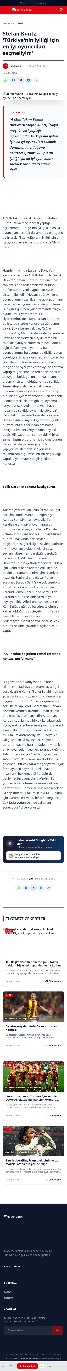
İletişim (8, 1297)
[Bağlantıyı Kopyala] (36, 80)
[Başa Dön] (59, 1366)
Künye (8, 1291)
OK (57, 1330)
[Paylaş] (50, 1366)
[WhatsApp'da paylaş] (6, 80)
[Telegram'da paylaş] (28, 80)
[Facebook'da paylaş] (13, 80)
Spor (20, 23)
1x (41, 1366)
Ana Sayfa (8, 23)
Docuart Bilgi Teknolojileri (25, 1358)
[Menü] (6, 10)
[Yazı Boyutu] (11, 1366)
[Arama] (61, 10)
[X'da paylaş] (21, 80)
